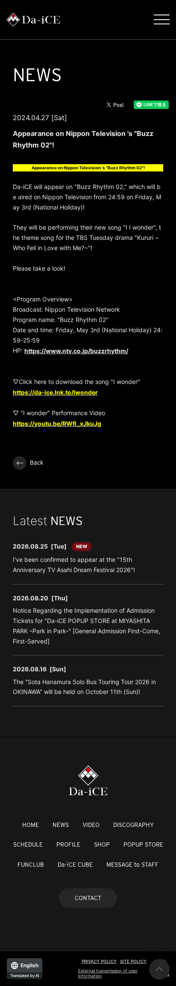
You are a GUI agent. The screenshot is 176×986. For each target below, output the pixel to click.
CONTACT (88, 897)
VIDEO (91, 824)
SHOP (102, 844)
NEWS (61, 824)
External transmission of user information (108, 973)
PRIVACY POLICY (99, 961)
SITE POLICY (133, 961)
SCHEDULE (28, 844)
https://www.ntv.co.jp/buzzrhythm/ (76, 350)
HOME (30, 824)
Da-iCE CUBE (75, 864)
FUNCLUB (31, 864)
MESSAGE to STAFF (132, 864)
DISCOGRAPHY (133, 824)
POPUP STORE (143, 844)
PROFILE (68, 844)
